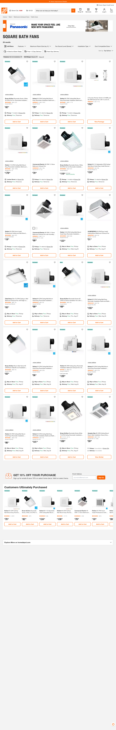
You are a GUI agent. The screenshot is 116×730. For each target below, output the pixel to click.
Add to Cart (17, 121)
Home (5, 17)
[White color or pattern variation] (34, 228)
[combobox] (53, 10)
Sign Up (101, 477)
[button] (106, 50)
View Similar (99, 457)
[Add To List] (27, 61)
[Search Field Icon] (73, 11)
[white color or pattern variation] (36, 228)
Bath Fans (34, 17)
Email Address (77, 474)
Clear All (41, 57)
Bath (10, 17)
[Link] (16, 92)
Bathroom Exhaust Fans (21, 17)
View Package (99, 121)
